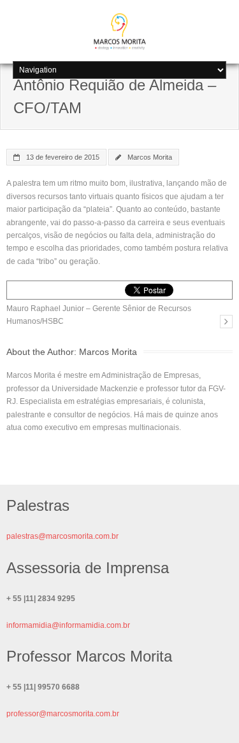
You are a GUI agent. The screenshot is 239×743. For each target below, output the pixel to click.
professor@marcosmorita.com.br (62, 713)
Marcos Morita (149, 157)
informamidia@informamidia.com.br (68, 625)
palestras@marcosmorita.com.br (62, 536)
